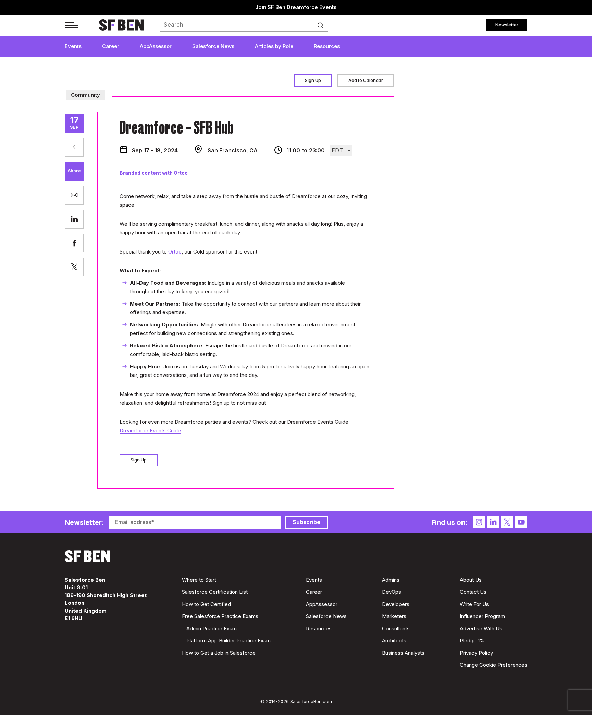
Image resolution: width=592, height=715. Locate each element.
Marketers (394, 616)
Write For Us (474, 604)
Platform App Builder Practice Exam (228, 640)
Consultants (396, 628)
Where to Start (199, 580)
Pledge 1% (472, 640)
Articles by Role (274, 46)
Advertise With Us (481, 628)
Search (322, 25)
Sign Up (313, 80)
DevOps (391, 592)
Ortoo (181, 173)
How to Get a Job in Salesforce (219, 653)
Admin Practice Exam (211, 628)
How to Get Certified (206, 604)
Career (110, 46)
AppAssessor (156, 46)
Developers (395, 604)
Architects (394, 640)
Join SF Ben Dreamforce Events (296, 7)
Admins (390, 580)
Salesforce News (213, 46)
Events (73, 46)
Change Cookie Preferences (493, 665)
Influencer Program (482, 616)
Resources (327, 46)
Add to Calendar (365, 80)
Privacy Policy (476, 653)
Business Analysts (403, 653)
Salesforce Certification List (215, 592)
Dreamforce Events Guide (150, 430)
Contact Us (473, 592)
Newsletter (506, 24)
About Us (471, 580)
